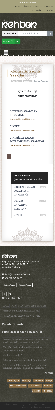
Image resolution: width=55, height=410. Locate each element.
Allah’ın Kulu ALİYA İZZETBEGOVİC (21, 310)
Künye (17, 6)
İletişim (27, 6)
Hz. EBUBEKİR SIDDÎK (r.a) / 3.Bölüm (21, 315)
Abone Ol (8, 41)
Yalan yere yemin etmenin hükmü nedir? (24, 360)
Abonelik (47, 390)
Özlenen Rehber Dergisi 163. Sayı (22, 145)
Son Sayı (38, 6)
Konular (49, 6)
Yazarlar (49, 10)
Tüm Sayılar (36, 10)
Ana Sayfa (16, 81)
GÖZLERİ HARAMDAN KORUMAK (21, 204)
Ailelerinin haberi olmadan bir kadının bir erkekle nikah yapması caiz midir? (25, 340)
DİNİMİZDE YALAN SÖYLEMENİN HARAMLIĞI (24, 190)
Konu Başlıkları (18, 385)
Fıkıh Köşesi (34, 385)
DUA (13, 305)
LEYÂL (6, 305)
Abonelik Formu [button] (25, 285)
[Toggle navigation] (6, 52)
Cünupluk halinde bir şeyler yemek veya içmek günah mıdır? (24, 348)
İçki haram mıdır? (12, 355)
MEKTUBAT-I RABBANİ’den (32, 305)
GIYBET (15, 126)
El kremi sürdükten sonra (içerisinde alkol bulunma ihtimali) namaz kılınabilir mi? (25, 366)
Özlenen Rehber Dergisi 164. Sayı (22, 130)
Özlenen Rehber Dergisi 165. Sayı (22, 119)
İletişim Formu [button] (9, 285)
